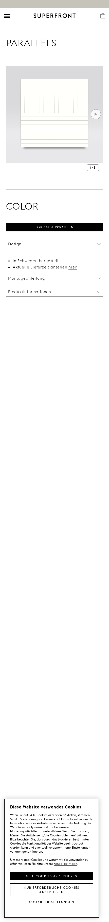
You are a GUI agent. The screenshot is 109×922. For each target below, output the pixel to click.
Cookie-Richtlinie (65, 864)
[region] (51, 858)
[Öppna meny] (7, 16)
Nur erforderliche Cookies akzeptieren (51, 889)
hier (72, 267)
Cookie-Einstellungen (51, 901)
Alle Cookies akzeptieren (52, 876)
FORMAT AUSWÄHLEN (54, 227)
